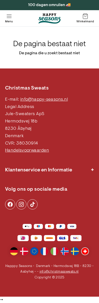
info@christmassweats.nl (59, 272)
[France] (44, 251)
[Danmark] (24, 251)
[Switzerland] (85, 251)
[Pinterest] (21, 204)
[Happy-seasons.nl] (49, 18)
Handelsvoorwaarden (27, 150)
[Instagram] (10, 204)
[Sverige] (75, 251)
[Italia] (55, 251)
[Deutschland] (14, 251)
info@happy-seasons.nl (44, 99)
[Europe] (34, 251)
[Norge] (65, 251)
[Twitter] (32, 204)
